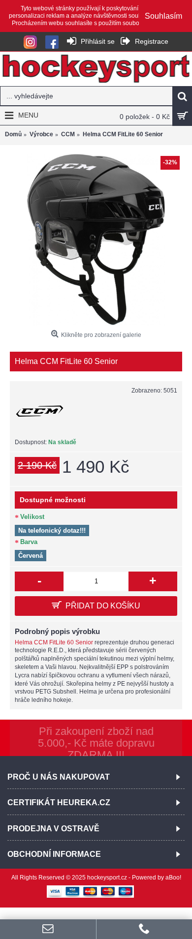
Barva (28, 541)
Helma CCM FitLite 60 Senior (54, 642)
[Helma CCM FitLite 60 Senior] (96, 239)
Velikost (32, 516)
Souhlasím (163, 16)
